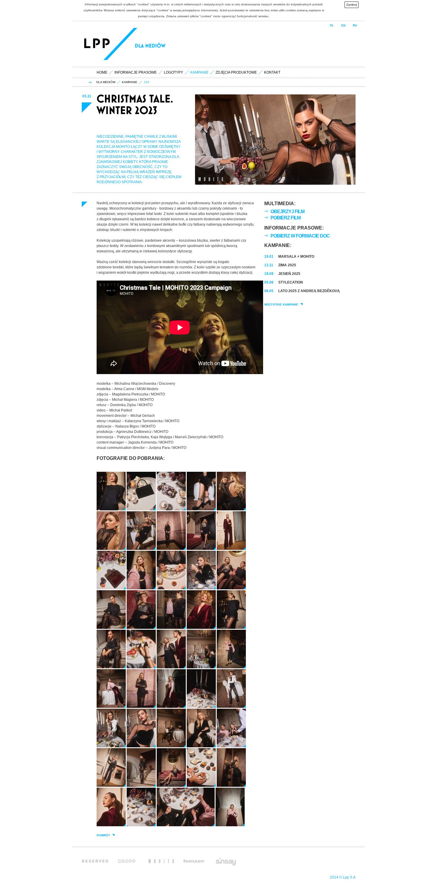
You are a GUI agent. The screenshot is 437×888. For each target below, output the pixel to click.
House (194, 861)
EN (343, 25)
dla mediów (105, 82)
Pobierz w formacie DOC (300, 235)
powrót (103, 835)
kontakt (272, 72)
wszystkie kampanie (281, 304)
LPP (98, 44)
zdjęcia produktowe (236, 72)
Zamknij (351, 4)
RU (355, 25)
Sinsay (225, 861)
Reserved (95, 861)
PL (332, 25)
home (102, 72)
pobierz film (286, 217)
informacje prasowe (135, 72)
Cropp (128, 861)
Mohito (161, 861)
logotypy (173, 72)
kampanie (129, 82)
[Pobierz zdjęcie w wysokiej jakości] (111, 509)
